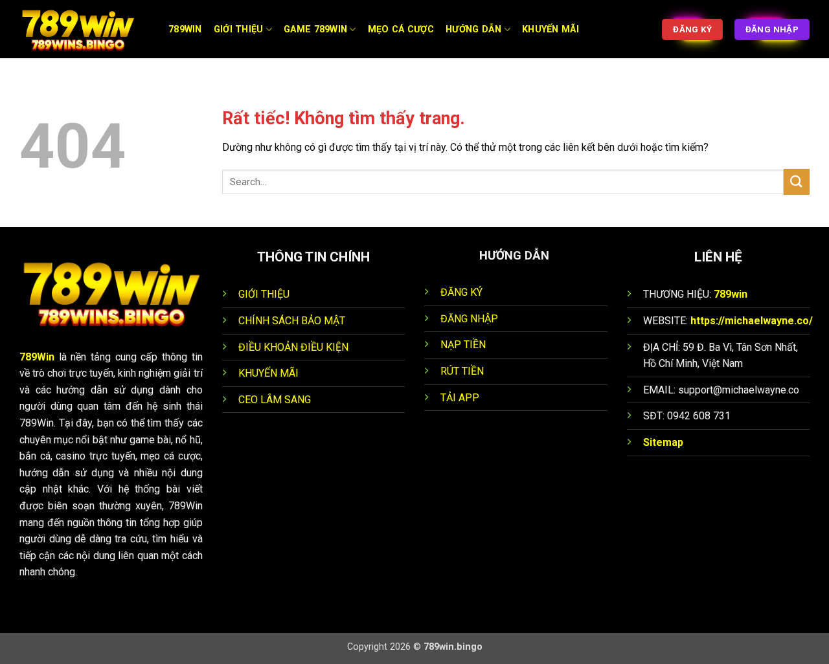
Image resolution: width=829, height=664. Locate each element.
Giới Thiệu (239, 29)
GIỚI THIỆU (264, 294)
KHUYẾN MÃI (268, 373)
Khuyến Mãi (550, 29)
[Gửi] (797, 181)
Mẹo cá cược (401, 29)
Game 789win (315, 29)
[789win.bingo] (84, 29)
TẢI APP (459, 398)
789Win (36, 357)
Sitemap (663, 442)
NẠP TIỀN (463, 344)
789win (730, 294)
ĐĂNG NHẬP (469, 319)
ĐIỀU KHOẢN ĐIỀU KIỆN (293, 347)
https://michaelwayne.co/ (751, 321)
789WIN (185, 29)
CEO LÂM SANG (274, 399)
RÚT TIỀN (462, 371)
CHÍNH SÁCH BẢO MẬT (291, 321)
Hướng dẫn (474, 29)
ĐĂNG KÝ (461, 292)
